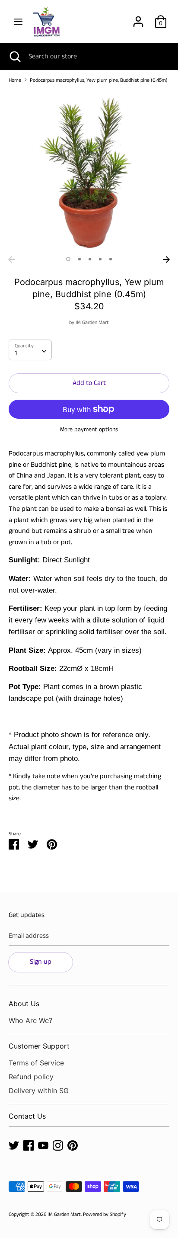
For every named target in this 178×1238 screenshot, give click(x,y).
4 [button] (100, 259)
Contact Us (27, 1116)
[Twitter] (14, 1145)
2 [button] (79, 259)
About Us (24, 1003)
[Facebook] (28, 1145)
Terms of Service (36, 1062)
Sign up (40, 962)
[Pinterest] (72, 1145)
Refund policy (31, 1076)
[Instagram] (58, 1145)
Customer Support (39, 1046)
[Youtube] (43, 1145)
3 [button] (90, 259)
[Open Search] (14, 57)
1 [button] (68, 259)
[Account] (138, 18)
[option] (89, 171)
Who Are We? (30, 1020)
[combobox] (30, 350)
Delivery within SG (39, 1090)
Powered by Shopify (104, 1214)
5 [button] (110, 259)
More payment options (89, 430)
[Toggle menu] (18, 21)
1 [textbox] (16, 353)
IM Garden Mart (92, 322)
